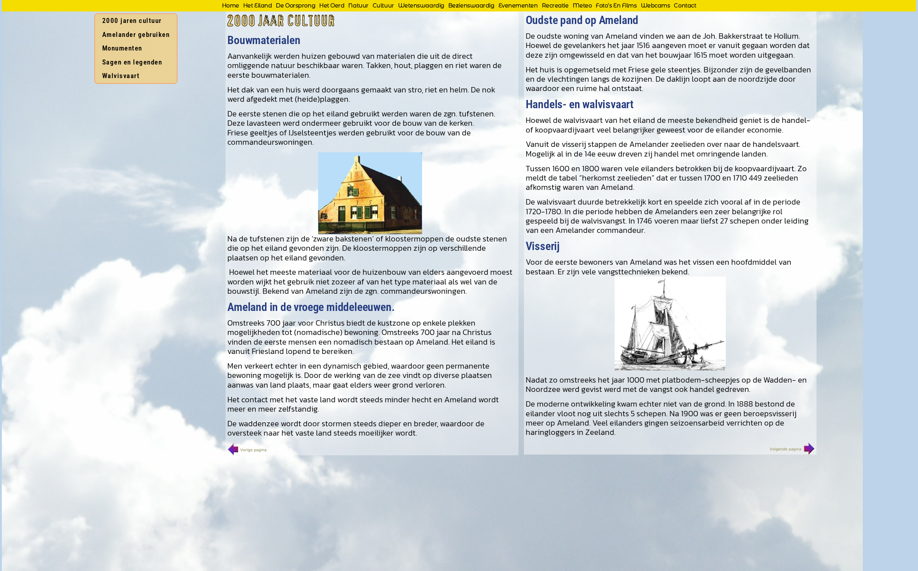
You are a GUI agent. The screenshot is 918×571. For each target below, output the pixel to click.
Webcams (655, 5)
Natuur (358, 5)
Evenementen (518, 5)
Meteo (582, 5)
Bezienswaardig (471, 5)
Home (230, 5)
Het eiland (257, 5)
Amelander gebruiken (136, 34)
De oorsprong (295, 5)
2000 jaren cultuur (132, 20)
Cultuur (383, 5)
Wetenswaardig (421, 5)
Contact (685, 5)
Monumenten (122, 48)
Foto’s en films (616, 5)
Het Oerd (331, 5)
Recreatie (555, 5)
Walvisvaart (121, 76)
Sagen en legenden (132, 62)
